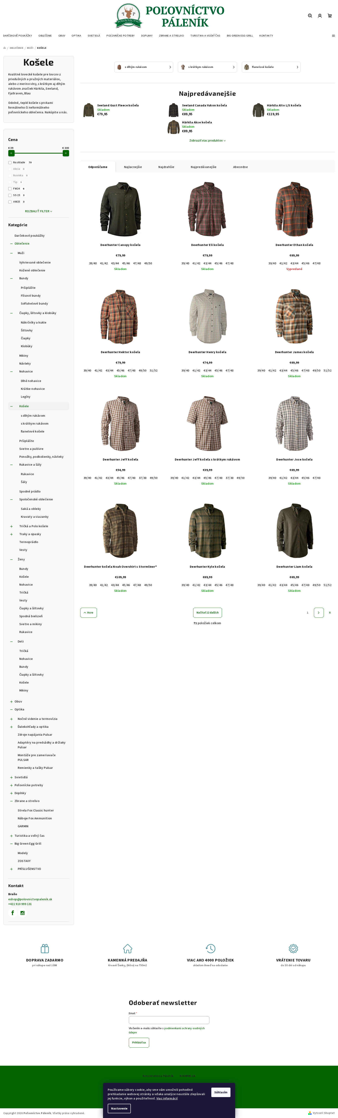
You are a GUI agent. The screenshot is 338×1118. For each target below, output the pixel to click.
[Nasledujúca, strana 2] (319, 613)
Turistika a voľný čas (30, 836)
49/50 (148, 263)
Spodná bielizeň (31, 616)
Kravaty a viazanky (35, 517)
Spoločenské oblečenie (36, 499)
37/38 (143, 478)
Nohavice (26, 371)
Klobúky (27, 346)
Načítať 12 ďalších (208, 613)
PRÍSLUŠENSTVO (29, 869)
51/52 (154, 370)
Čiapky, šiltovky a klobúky (37, 313)
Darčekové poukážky (30, 236)
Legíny (26, 397)
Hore (90, 613)
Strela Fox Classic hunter (36, 810)
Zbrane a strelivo (27, 801)
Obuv (18, 701)
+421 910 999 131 (20, 904)
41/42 (104, 263)
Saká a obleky (31, 509)
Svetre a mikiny (30, 624)
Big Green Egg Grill (28, 843)
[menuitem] (17, 35)
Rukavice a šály (30, 464)
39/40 (93, 263)
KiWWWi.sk (187, 1076)
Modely (23, 853)
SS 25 (18, 195)
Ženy (21, 559)
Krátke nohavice (33, 389)
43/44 (115, 263)
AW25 (18, 202)
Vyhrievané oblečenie (35, 262)
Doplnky (20, 793)
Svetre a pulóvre (31, 449)
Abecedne (240, 167)
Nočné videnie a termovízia (38, 719)
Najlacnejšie (133, 167)
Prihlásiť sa (139, 1043)
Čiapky (26, 338)
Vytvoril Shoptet (324, 1113)
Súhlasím (221, 1092)
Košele (24, 406)
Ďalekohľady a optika (33, 727)
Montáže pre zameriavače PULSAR (37, 757)
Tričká (23, 592)
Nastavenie (119, 1108)
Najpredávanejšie (203, 167)
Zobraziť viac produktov (206, 140)
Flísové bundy (31, 296)
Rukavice (27, 474)
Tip (17, 182)
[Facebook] (12, 912)
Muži (21, 253)
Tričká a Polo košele (33, 526)
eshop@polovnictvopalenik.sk (30, 899)
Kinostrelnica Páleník (158, 1076)
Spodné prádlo (30, 491)
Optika (19, 709)
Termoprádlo (28, 542)
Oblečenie (22, 243)
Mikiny (23, 356)
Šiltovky (27, 330)
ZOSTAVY (24, 861)
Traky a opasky (30, 534)
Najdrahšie (166, 167)
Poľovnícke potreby (29, 785)
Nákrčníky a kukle (34, 322)
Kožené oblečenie (32, 270)
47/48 (137, 263)
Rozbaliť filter (37, 211)
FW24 (18, 189)
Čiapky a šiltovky (31, 608)
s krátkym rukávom (35, 423)
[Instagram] (22, 912)
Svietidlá (21, 777)
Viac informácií (167, 1098)
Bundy (23, 278)
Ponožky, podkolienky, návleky (41, 457)
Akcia (18, 169)
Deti (21, 641)
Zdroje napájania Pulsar (35, 735)
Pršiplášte (28, 288)
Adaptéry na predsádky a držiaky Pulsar (42, 744)
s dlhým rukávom (33, 416)
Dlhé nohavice (31, 381)
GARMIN (23, 826)
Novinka (20, 175)
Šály (24, 482)
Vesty (23, 550)
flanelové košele (33, 431)
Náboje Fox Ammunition (35, 818)
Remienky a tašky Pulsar (35, 768)
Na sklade (22, 162)
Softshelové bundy (34, 303)
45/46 (126, 263)
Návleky (25, 363)
